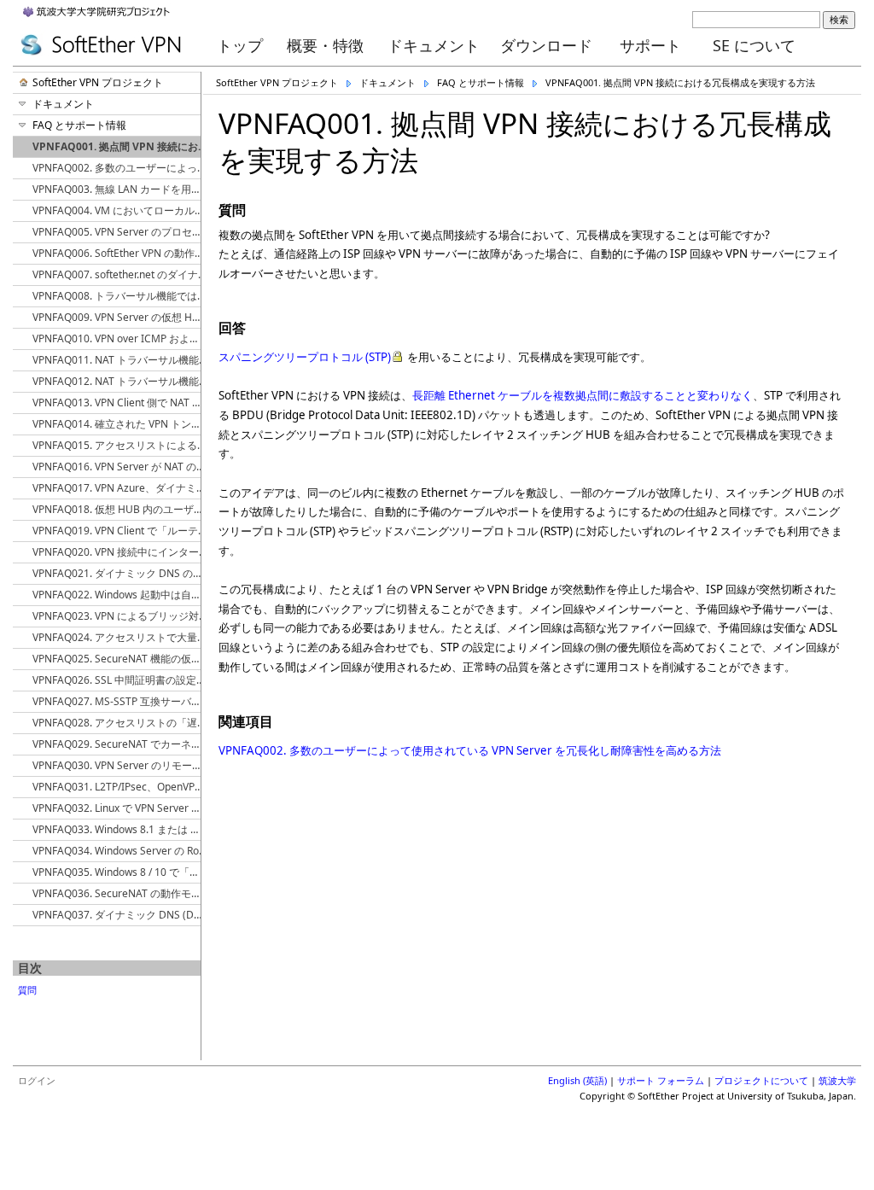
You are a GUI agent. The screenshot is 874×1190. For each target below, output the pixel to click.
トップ (240, 45)
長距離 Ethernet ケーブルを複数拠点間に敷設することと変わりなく (582, 395)
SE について (754, 45)
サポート (650, 45)
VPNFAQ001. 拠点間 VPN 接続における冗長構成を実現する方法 (680, 82)
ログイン (36, 1080)
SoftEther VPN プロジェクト (277, 82)
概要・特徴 (325, 45)
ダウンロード (546, 45)
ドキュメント (433, 45)
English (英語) (577, 1080)
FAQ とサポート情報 (480, 82)
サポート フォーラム (660, 1080)
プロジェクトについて (761, 1080)
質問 (27, 989)
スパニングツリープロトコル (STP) (304, 357)
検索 (839, 20)
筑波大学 (837, 1080)
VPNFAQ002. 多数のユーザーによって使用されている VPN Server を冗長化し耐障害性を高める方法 (469, 750)
